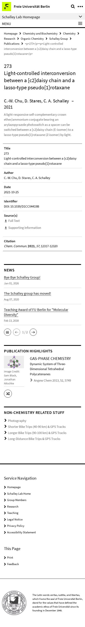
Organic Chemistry (32, 38)
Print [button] (10, 557)
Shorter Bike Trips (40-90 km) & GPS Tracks (37, 426)
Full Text (14, 220)
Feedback (13, 564)
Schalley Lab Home (19, 493)
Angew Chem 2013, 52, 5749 (52, 380)
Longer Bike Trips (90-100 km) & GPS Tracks (37, 433)
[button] (7, 332)
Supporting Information (24, 227)
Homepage (10, 33)
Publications (11, 43)
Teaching (12, 513)
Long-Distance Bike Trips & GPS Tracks (34, 439)
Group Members (16, 500)
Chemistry (69, 33)
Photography (17, 420)
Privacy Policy (15, 526)
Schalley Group (58, 38)
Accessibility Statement (21, 532)
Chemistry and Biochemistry (40, 33)
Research (9, 38)
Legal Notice (15, 519)
